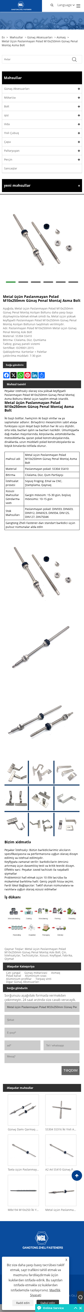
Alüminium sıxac (36, 975)
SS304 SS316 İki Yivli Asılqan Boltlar (61, 1129)
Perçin (8, 159)
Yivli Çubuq (11, 133)
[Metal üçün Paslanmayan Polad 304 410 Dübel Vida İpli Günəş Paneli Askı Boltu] (61, 1189)
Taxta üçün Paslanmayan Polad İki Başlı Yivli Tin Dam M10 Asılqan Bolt (24, 1169)
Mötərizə (10, 97)
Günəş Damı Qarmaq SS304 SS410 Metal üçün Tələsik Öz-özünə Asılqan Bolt (24, 1129)
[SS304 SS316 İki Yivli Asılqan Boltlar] (61, 1109)
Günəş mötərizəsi (35, 972)
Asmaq (61, 37)
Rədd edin (23, 1303)
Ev (3, 37)
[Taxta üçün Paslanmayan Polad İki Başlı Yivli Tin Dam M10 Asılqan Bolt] (23, 1149)
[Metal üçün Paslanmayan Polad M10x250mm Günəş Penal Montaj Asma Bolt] (42, 240)
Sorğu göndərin (15, 365)
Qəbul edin (47, 1303)
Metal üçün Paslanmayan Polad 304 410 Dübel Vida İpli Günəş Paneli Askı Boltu (61, 1210)
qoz (6, 115)
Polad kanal (13, 975)
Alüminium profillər (19, 978)
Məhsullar (16, 37)
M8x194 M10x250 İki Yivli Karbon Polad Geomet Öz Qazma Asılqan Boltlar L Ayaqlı (24, 1210)
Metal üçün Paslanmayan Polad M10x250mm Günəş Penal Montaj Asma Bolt (40, 43)
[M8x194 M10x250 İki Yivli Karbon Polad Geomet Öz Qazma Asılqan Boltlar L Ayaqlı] (23, 1189)
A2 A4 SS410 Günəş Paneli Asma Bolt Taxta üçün (61, 1169)
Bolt (6, 106)
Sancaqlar (10, 168)
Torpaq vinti (43, 978)
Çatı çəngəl (13, 972)
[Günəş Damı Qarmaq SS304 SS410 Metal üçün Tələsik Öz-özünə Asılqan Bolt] (23, 1109)
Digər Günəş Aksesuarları (22, 981)
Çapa (7, 142)
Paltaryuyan (12, 150)
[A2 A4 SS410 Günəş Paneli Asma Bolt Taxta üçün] (61, 1149)
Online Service (53, 1308)
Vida (7, 124)
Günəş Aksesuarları (40, 37)
